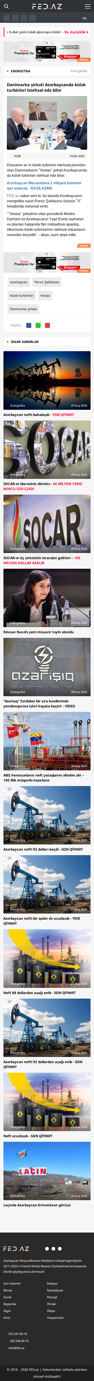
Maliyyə (52, 1283)
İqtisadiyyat (55, 1290)
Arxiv (6, 1318)
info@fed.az (16, 1348)
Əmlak (51, 1304)
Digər (7, 1311)
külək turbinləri (22, 295)
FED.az (13, 196)
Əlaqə (51, 1311)
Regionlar (9, 1304)
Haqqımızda (55, 1318)
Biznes (7, 1290)
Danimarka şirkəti (23, 309)
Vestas (45, 295)
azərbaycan (19, 282)
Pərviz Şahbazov (46, 282)
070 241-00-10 (17, 1334)
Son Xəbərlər (12, 1283)
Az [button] (85, 18)
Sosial (7, 1297)
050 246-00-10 (19, 1341)
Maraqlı (52, 1297)
